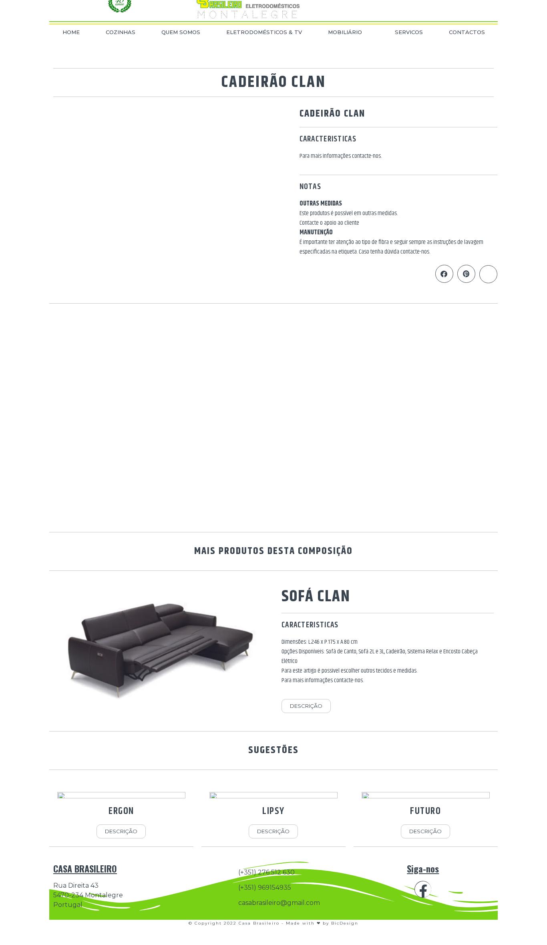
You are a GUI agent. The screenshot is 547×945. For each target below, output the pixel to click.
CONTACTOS (467, 32)
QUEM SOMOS (180, 32)
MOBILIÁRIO (345, 32)
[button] (444, 274)
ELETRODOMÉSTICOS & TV (264, 32)
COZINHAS (120, 32)
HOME (71, 32)
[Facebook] (422, 889)
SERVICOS (409, 32)
